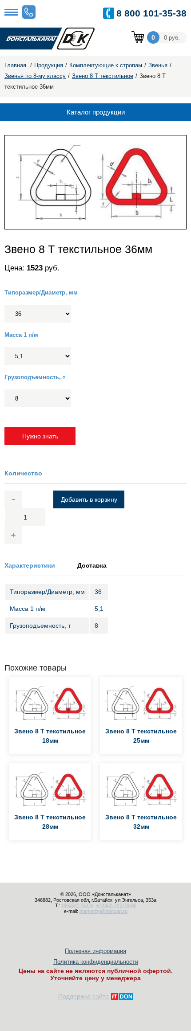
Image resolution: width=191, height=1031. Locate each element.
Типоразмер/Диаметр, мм (41, 292)
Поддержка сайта (83, 996)
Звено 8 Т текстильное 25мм (141, 736)
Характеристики (29, 565)
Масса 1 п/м (21, 334)
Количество (23, 473)
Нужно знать (40, 436)
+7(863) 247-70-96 (116, 905)
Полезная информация (95, 951)
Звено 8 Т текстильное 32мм (141, 822)
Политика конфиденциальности (95, 961)
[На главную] (53, 39)
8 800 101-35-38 (151, 13)
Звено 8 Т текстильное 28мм (50, 822)
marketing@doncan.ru (103, 911)
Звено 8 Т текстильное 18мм (50, 736)
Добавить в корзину (89, 499)
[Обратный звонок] (29, 12)
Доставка (92, 565)
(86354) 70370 (77, 905)
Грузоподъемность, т (34, 377)
